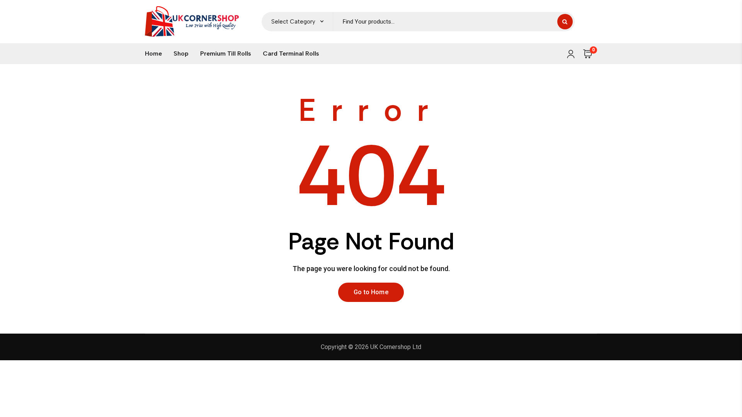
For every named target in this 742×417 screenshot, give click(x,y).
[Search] (565, 21)
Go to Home (371, 292)
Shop (181, 53)
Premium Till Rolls (225, 53)
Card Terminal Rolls (291, 53)
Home (153, 53)
